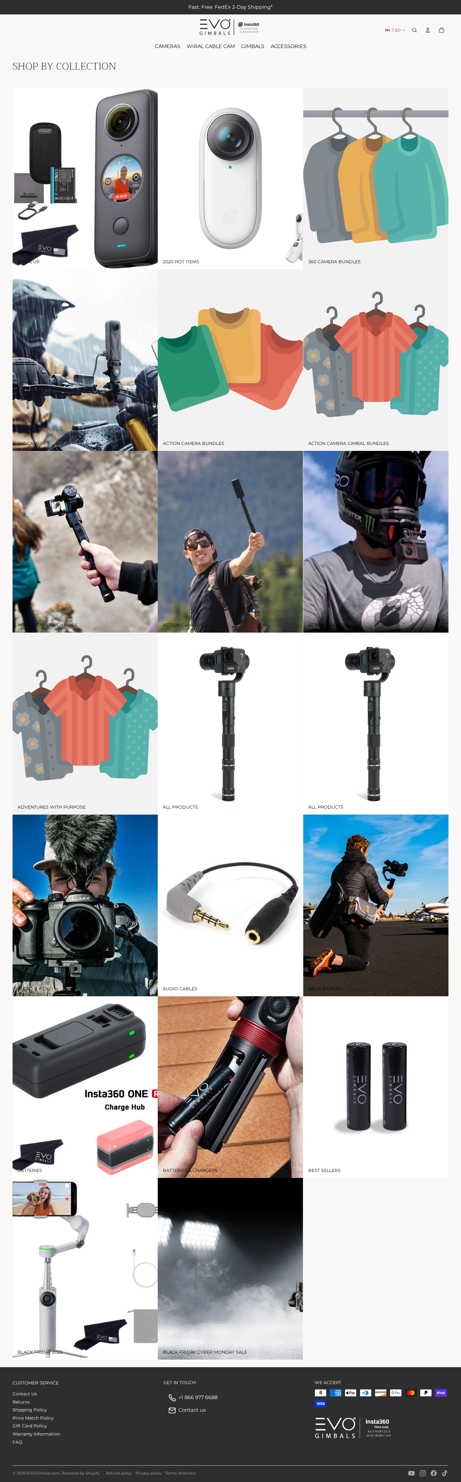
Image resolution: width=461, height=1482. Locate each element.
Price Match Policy (33, 1418)
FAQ (17, 1442)
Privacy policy (148, 1473)
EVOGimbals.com (43, 1473)
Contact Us (25, 1394)
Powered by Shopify (81, 1473)
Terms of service (180, 1473)
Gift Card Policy (30, 1426)
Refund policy (119, 1473)
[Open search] (414, 30)
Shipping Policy (30, 1410)
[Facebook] (433, 1473)
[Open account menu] (428, 30)
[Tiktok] (444, 1473)
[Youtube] (411, 1473)
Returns (21, 1402)
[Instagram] (423, 1473)
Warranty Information (36, 1434)
